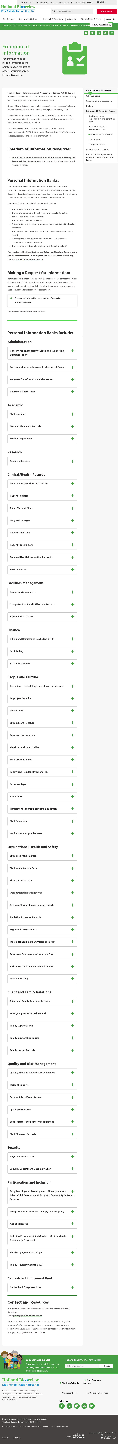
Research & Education (53, 19)
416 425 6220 (10, 1397)
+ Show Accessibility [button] (101, 24)
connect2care (63, 2)
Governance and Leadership (99, 101)
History (89, 106)
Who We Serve (93, 96)
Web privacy (94, 139)
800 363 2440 (30, 1397)
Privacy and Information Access (54, 25)
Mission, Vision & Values (97, 149)
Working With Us (70, 1383)
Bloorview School (44, 2)
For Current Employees (97, 1393)
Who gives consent (97, 144)
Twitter (69, 1406)
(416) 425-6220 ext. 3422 (33, 1332)
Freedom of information (102, 134)
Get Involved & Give (28, 19)
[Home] (18, 9)
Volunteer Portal (70, 1393)
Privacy (5, 1438)
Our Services (8, 19)
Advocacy (71, 19)
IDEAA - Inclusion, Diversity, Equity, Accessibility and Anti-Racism (100, 157)
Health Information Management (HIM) (97, 128)
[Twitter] (91, 33)
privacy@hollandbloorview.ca (28, 259)
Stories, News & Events (91, 19)
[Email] (104, 33)
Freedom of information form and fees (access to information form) (37, 300)
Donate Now (106, 11)
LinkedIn (92, 1406)
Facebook (62, 1406)
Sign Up (107, 1366)
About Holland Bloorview (25, 25)
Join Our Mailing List (83, 2)
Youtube (84, 1406)
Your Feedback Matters (92, 1382)
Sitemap (17, 1438)
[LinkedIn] (98, 33)
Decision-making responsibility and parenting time (101, 119)
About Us (110, 19)
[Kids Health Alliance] (75, 1435)
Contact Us (26, 2)
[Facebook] (85, 33)
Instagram (77, 1406)
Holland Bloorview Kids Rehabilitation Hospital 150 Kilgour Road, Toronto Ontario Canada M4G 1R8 (22, 1392)
